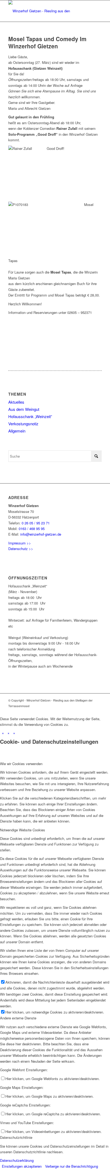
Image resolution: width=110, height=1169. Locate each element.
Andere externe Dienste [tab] (18, 1017)
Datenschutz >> (20, 548)
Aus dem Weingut (23, 409)
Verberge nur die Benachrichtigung (71, 1166)
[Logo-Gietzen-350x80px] (45, 11)
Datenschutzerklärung (17, 1160)
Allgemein (16, 431)
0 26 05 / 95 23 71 (36, 522)
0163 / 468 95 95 (32, 528)
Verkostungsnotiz (23, 423)
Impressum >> (19, 542)
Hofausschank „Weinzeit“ (30, 416)
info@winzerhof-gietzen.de (40, 534)
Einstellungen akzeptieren (22, 1166)
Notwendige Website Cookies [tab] (22, 829)
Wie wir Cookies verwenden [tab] (21, 763)
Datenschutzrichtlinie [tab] (16, 1137)
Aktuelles (16, 402)
